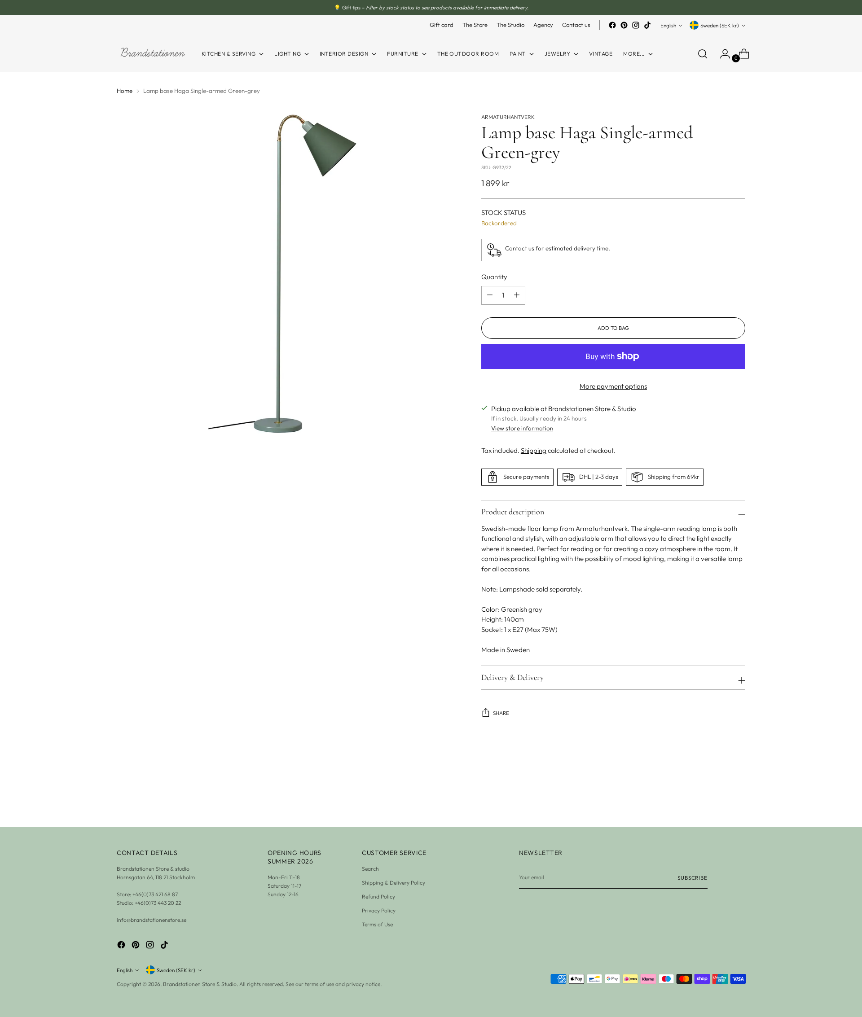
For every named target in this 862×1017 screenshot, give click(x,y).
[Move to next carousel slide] (737, 796)
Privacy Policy (379, 910)
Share (501, 713)
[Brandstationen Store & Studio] (153, 54)
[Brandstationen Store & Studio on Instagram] (636, 25)
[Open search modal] (703, 54)
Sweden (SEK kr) (719, 25)
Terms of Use (377, 924)
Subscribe (692, 877)
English (668, 25)
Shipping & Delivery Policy (393, 882)
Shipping (533, 450)
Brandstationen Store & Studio (200, 984)
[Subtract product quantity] (517, 295)
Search (370, 868)
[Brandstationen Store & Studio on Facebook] (612, 25)
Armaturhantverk (508, 117)
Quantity (494, 276)
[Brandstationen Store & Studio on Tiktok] (647, 25)
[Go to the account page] (721, 54)
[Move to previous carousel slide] (717, 796)
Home (124, 90)
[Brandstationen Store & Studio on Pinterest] (624, 25)
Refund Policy (378, 896)
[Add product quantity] (490, 295)
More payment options (613, 386)
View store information (522, 428)
